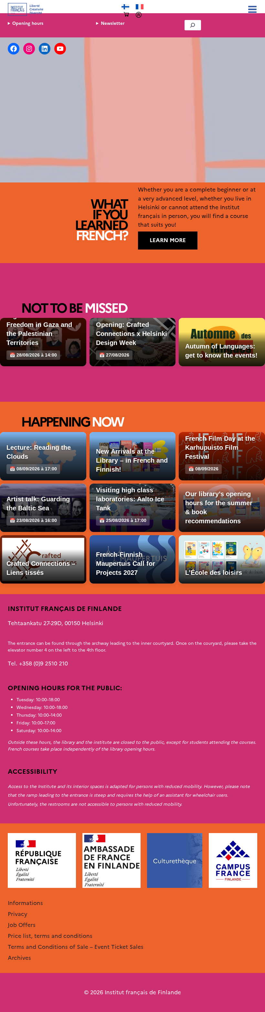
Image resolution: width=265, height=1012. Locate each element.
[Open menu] (251, 9)
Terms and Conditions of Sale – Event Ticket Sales (75, 947)
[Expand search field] (193, 25)
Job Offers (22, 925)
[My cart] (126, 15)
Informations (25, 903)
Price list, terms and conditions (50, 936)
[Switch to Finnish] (125, 7)
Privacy (17, 914)
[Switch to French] (139, 7)
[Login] (138, 14)
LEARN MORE (168, 240)
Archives (19, 958)
